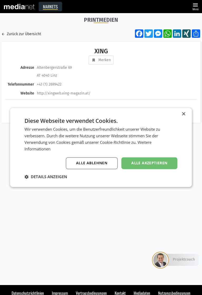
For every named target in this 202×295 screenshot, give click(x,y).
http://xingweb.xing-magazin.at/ (63, 93)
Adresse (27, 67)
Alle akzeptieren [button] (149, 163)
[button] (45, 177)
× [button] (183, 114)
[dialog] (101, 147)
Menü (195, 6)
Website (27, 93)
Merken (104, 60)
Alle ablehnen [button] (91, 163)
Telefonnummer (21, 84)
